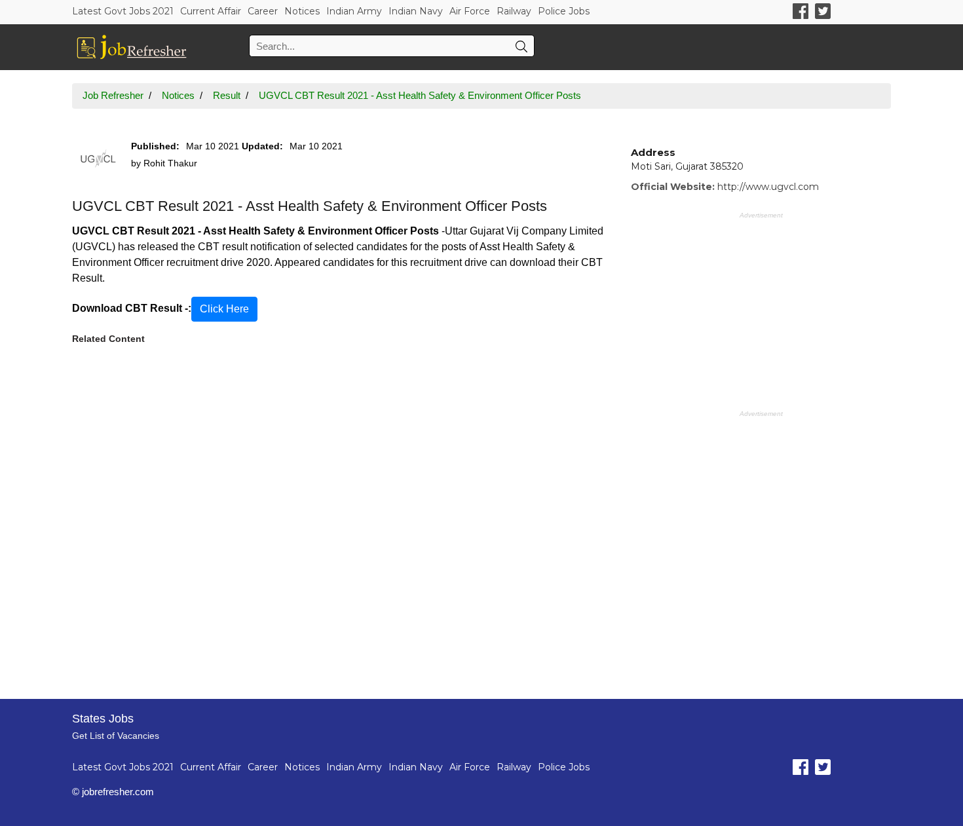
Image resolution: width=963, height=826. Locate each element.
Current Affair (210, 11)
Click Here (224, 308)
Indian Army (354, 11)
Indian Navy (415, 11)
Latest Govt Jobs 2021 (123, 11)
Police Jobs (564, 11)
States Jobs (103, 718)
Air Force (469, 11)
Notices (302, 11)
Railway (514, 11)
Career (263, 11)
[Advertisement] (341, 513)
